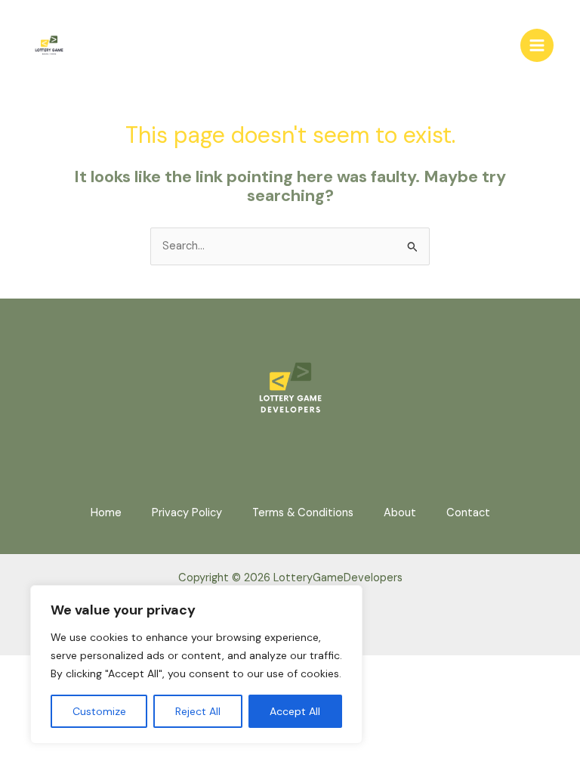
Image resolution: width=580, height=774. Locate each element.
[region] (196, 664)
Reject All (198, 711)
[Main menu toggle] (537, 45)
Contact (468, 513)
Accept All (295, 711)
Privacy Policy (187, 513)
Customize (99, 711)
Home (106, 513)
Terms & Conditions (302, 513)
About (400, 513)
